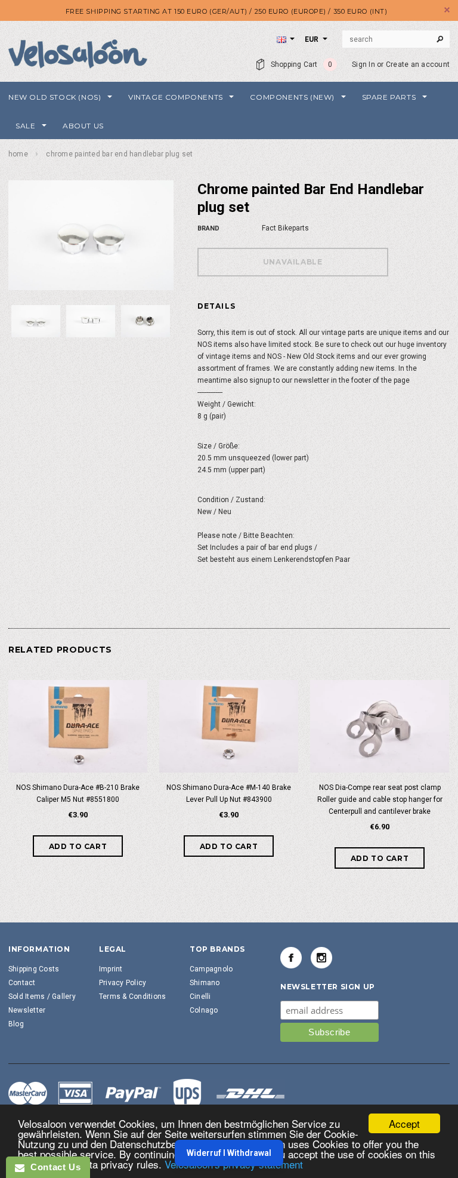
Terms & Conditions (132, 996)
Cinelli (200, 996)
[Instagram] (321, 957)
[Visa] (146, 1095)
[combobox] (396, 39)
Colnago (204, 1010)
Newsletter (26, 1010)
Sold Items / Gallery (42, 996)
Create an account (418, 64)
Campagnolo (211, 969)
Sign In (363, 64)
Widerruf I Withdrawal (229, 1153)
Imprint (111, 969)
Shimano (205, 983)
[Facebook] (291, 957)
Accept (404, 1123)
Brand (208, 228)
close (447, 10)
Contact (22, 983)
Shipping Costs (33, 969)
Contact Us (52, 1167)
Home (18, 154)
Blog (16, 1024)
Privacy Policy (122, 983)
